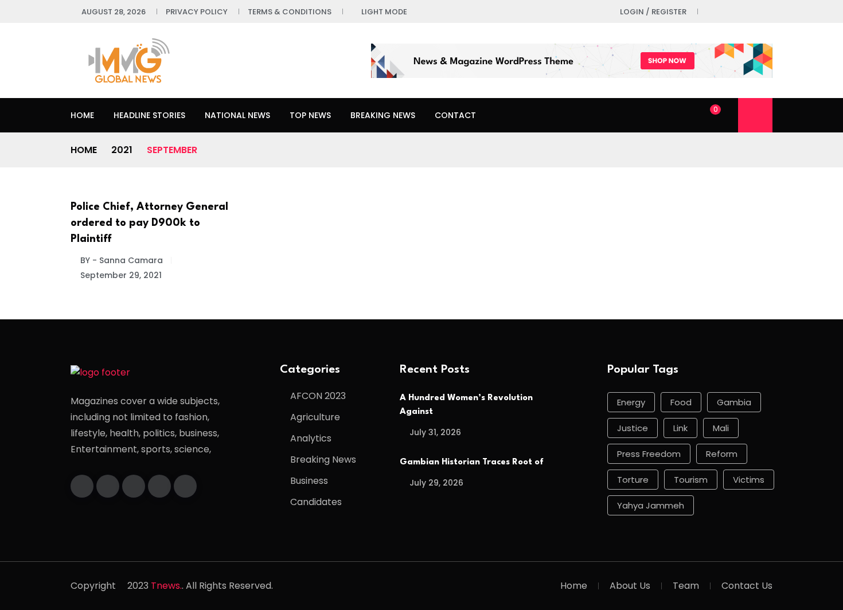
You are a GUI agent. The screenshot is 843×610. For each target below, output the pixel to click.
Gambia (734, 402)
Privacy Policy (197, 11)
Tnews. (166, 585)
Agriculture (315, 417)
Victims (748, 480)
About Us (630, 585)
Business (309, 481)
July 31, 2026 (435, 432)
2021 (121, 150)
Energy (631, 402)
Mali (721, 428)
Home (82, 115)
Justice (632, 428)
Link (680, 428)
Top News (310, 115)
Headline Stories (149, 115)
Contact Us (746, 585)
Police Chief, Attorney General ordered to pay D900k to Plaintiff (149, 223)
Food (681, 402)
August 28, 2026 (113, 11)
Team (686, 585)
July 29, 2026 (436, 482)
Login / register (653, 11)
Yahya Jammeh (650, 505)
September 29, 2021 (121, 275)
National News (237, 115)
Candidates (316, 502)
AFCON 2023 (318, 396)
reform (721, 454)
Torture (633, 480)
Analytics (310, 438)
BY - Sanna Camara (121, 260)
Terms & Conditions (289, 11)
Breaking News (382, 115)
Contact (455, 115)
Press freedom (649, 454)
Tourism (691, 480)
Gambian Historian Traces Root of (472, 462)
